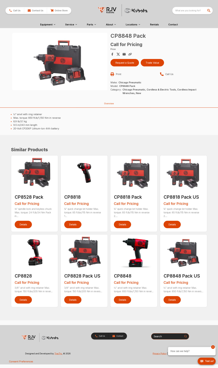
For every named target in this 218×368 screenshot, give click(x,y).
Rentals (154, 24)
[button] (14, 10)
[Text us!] (206, 361)
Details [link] (23, 224)
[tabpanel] (60, 62)
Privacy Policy (160, 353)
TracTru (58, 353)
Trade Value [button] (152, 62)
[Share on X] (118, 54)
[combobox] (192, 10)
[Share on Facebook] (112, 54)
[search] (209, 10)
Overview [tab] (109, 103)
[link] (59, 10)
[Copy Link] (130, 54)
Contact (173, 24)
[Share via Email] (124, 54)
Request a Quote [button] (124, 62)
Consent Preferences (21, 361)
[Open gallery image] (60, 61)
